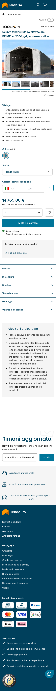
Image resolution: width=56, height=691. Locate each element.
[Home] (4, 14)
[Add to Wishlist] (49, 212)
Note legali (7, 555)
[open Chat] (49, 674)
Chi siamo (7, 550)
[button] (45, 4)
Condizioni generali (12, 560)
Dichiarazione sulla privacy (15, 564)
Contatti (6, 526)
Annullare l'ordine (11, 535)
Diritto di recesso (10, 574)
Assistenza (7, 531)
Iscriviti (46, 457)
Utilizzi (5, 587)
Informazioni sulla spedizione (17, 578)
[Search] (38, 5)
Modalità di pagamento (13, 569)
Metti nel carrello (28, 223)
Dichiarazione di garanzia (15, 583)
